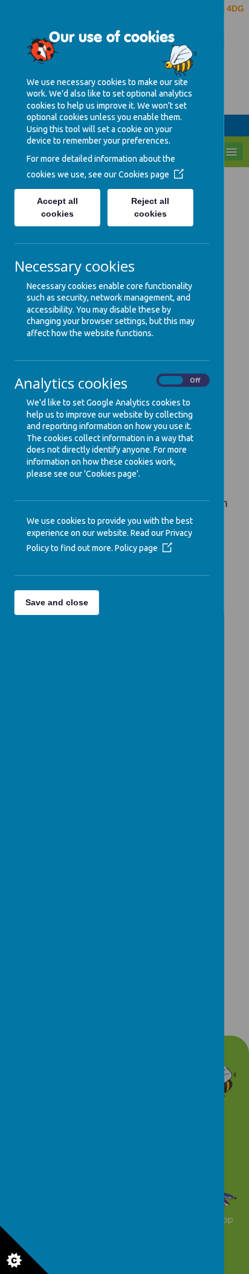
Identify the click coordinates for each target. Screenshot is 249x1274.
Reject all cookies (151, 207)
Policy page (136, 548)
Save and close (56, 602)
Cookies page (143, 174)
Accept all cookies (57, 207)
